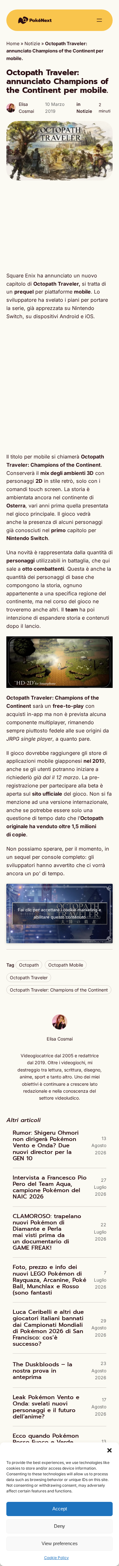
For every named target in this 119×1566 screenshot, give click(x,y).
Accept (59, 1508)
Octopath (29, 965)
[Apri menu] (99, 20)
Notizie (32, 43)
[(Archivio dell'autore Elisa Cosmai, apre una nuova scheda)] (59, 1028)
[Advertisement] (59, 226)
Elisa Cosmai (60, 1038)
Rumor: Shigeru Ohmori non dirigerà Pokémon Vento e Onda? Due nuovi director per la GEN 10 (46, 1146)
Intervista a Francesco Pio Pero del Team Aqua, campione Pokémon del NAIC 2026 (50, 1187)
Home (12, 43)
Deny (59, 1526)
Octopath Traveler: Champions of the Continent (59, 989)
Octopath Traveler (29, 977)
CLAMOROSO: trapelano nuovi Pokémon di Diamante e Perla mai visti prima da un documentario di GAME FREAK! (47, 1232)
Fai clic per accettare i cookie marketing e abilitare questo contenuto (59, 913)
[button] (109, 1450)
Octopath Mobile (65, 965)
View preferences (60, 1543)
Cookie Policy (56, 1557)
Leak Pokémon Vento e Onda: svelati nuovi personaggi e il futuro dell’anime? (46, 1407)
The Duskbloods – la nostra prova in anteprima (42, 1370)
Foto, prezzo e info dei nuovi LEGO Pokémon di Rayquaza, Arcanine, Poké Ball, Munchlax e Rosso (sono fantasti (49, 1280)
